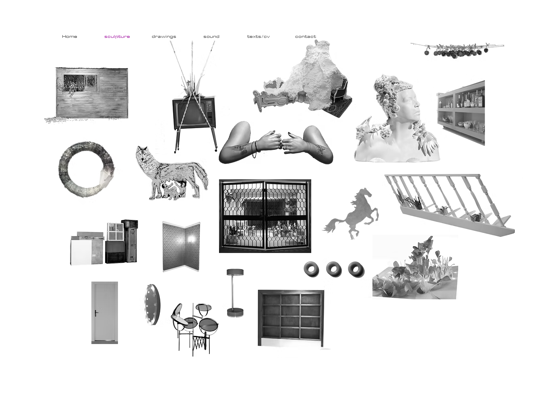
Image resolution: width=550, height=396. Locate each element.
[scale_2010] (452, 205)
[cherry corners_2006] (457, 49)
